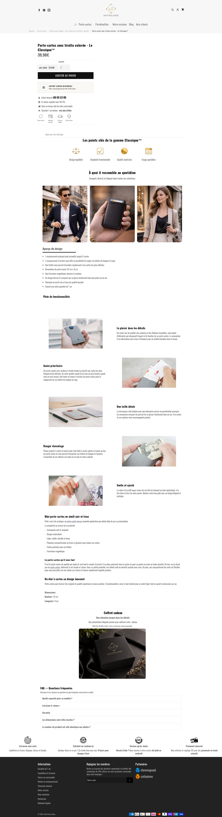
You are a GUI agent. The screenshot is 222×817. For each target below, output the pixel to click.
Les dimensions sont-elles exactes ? (58, 719)
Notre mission (120, 24)
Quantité (61, 62)
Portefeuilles (102, 24)
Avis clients (142, 24)
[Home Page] (75, 24)
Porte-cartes (85, 24)
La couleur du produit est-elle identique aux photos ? (66, 726)
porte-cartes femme (74, 521)
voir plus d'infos (65, 110)
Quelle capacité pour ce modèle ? (57, 698)
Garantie (46, 712)
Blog (131, 24)
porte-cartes (55, 567)
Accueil (31, 31)
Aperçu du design (54, 134)
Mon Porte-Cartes (49, 814)
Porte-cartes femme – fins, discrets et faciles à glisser (69, 31)
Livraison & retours (50, 705)
